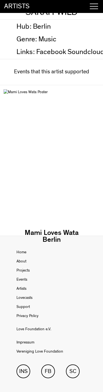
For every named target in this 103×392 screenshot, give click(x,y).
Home (21, 252)
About (21, 261)
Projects (23, 270)
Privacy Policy (27, 316)
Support (23, 307)
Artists (21, 289)
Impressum (25, 342)
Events (21, 279)
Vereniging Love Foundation (39, 351)
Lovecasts (24, 298)
